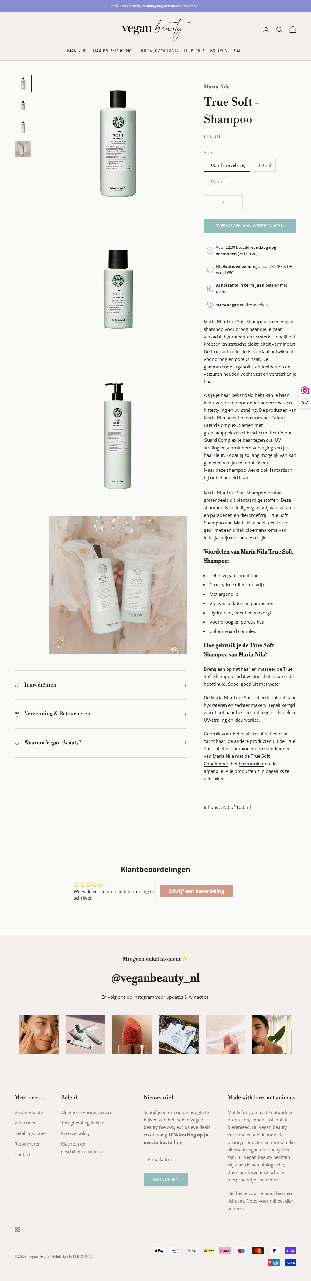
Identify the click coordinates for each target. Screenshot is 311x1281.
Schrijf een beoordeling (196, 891)
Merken (219, 51)
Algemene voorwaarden (86, 1112)
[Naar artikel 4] (23, 149)
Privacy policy (75, 1133)
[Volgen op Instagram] (18, 1229)
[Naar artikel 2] (23, 105)
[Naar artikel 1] (23, 83)
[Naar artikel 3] (23, 127)
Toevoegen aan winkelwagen (250, 225)
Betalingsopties (30, 1133)
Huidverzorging (158, 51)
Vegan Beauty (29, 1112)
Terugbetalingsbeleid (82, 1123)
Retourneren (28, 1144)
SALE (239, 51)
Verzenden (26, 1123)
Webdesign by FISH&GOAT (72, 1257)
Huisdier (194, 51)
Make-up (77, 51)
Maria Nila (217, 86)
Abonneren (165, 1179)
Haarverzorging (112, 51)
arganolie (213, 771)
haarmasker (251, 763)
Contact (22, 1154)
